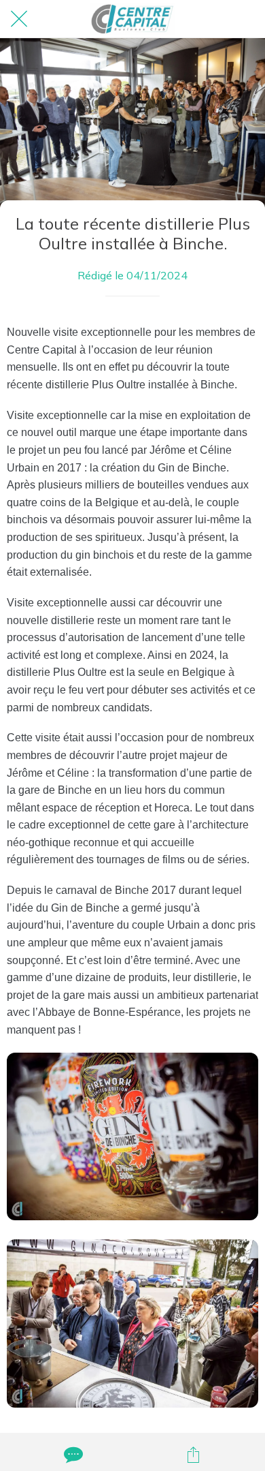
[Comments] (72, 1454)
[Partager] (193, 1454)
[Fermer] (19, 19)
